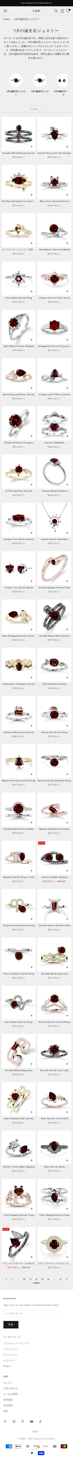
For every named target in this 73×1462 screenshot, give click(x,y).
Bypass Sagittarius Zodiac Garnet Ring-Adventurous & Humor (54, 829)
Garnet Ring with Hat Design (54, 153)
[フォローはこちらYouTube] (31, 1421)
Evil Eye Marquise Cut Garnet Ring (19, 201)
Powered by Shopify (44, 1439)
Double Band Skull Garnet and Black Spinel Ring (54, 636)
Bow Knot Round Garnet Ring (54, 201)
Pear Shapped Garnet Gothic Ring (18, 636)
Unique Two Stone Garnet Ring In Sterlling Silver (19, 539)
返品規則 (8, 1405)
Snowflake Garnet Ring (18, 298)
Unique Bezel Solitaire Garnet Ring (54, 491)
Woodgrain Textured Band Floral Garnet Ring (54, 249)
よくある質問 (10, 1394)
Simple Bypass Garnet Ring (54, 587)
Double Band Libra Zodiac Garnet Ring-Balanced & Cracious (19, 829)
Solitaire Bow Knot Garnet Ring (18, 732)
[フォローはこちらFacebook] (5, 1421)
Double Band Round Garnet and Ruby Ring (19, 153)
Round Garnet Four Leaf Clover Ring (54, 1070)
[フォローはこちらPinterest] (22, 1421)
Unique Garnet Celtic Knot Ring (54, 298)
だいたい (8, 1382)
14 (48, 1279)
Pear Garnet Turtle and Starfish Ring (54, 1118)
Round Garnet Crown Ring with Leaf (54, 1022)
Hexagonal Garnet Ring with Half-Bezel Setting (54, 346)
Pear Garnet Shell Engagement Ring (54, 1167)
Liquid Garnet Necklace (54, 539)
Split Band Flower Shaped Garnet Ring (19, 346)
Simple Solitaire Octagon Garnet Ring (18, 442)
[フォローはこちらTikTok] (40, 1421)
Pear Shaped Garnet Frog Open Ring (54, 1215)
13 (42, 1279)
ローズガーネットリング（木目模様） (18, 249)
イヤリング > (10, 1349)
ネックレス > (10, 1354)
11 (30, 1279)
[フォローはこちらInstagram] (14, 1421)
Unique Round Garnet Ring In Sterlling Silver (18, 925)
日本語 (35, 1431)
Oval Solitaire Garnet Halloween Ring (54, 684)
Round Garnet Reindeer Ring (54, 780)
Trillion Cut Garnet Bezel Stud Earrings (18, 587)
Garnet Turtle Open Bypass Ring (18, 1167)
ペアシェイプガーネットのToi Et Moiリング (18, 1263)
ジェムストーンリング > (16, 1343)
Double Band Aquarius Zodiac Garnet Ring (54, 973)
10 (24, 1279)
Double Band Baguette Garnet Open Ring (18, 1070)
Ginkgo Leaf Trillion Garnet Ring (54, 394)
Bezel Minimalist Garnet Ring (19, 780)
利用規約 (8, 1399)
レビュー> (8, 1360)
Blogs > (7, 1366)
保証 (5, 1411)
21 (60, 1279)
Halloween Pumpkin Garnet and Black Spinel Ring (19, 684)
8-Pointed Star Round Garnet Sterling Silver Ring (18, 491)
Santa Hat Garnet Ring (54, 732)
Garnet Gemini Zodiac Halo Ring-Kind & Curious (54, 925)
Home (6, 19)
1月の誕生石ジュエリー (26, 19)
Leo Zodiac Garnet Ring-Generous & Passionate (18, 1022)
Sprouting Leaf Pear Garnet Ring (19, 394)
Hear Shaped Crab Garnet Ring (18, 1118)
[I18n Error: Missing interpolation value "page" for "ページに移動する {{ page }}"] (6, 1279)
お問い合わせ (10, 1388)
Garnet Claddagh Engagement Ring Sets (54, 442)
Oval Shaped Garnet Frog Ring (18, 1215)
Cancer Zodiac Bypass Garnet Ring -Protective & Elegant (54, 877)
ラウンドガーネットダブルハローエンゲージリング (54, 1263)
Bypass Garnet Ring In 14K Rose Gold (18, 877)
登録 (11, 1324)
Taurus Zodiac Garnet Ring (18, 973)
